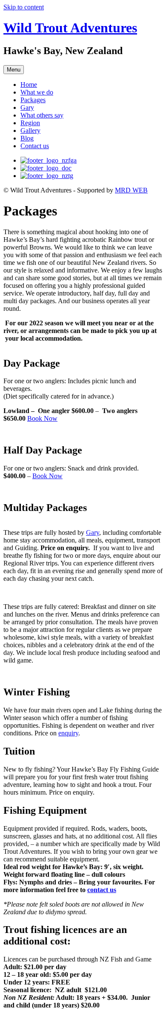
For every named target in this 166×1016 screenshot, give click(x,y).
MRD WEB (131, 190)
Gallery (30, 130)
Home (28, 84)
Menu (13, 69)
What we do (36, 92)
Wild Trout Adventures (70, 27)
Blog (27, 138)
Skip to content (23, 7)
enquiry (68, 733)
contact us (101, 889)
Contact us (34, 145)
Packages (33, 99)
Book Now (42, 418)
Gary (27, 107)
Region (30, 122)
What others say (41, 115)
